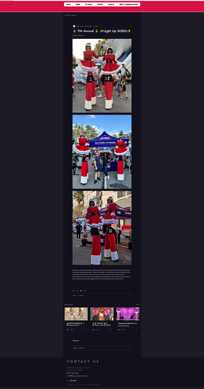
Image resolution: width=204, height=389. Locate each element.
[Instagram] (69, 380)
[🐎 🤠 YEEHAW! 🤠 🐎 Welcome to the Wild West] (102, 313)
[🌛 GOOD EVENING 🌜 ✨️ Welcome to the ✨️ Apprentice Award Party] (76, 313)
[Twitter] (73, 380)
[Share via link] (85, 290)
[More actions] (130, 26)
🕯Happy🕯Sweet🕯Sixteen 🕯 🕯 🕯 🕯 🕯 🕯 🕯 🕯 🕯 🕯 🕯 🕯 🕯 (127, 324)
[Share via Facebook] (73, 290)
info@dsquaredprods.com (78, 376)
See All (137, 304)
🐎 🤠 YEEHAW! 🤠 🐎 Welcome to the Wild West (101, 324)
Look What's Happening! (71, 15)
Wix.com (97, 384)
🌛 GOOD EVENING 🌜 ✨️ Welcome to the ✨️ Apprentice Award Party (75, 324)
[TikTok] (75, 380)
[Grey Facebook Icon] (67, 380)
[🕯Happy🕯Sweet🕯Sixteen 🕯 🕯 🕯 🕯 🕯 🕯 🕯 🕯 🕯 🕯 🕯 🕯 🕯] (127, 313)
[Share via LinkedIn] (81, 290)
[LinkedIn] (71, 380)
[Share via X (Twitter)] (77, 290)
